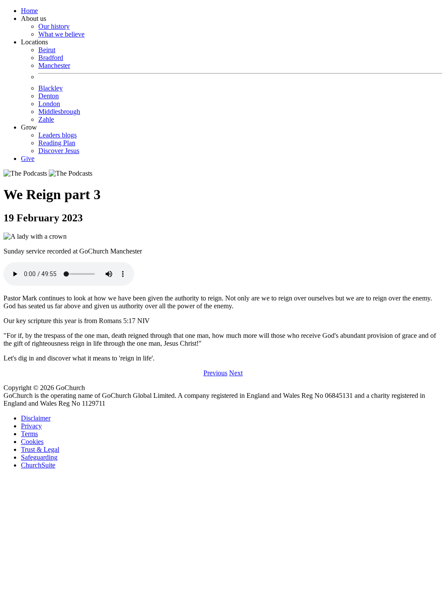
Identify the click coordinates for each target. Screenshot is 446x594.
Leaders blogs (57, 135)
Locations (50, 80)
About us (52, 26)
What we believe (61, 34)
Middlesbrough (59, 111)
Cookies (32, 441)
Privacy (31, 426)
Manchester (54, 65)
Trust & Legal (40, 449)
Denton (48, 96)
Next (236, 373)
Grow (50, 138)
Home (29, 10)
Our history (54, 26)
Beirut (46, 49)
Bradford (50, 57)
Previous (215, 373)
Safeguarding (39, 457)
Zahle (46, 119)
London (49, 103)
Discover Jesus (58, 150)
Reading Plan (56, 143)
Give (27, 158)
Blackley (50, 88)
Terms (29, 433)
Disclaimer (36, 418)
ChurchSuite (38, 465)
